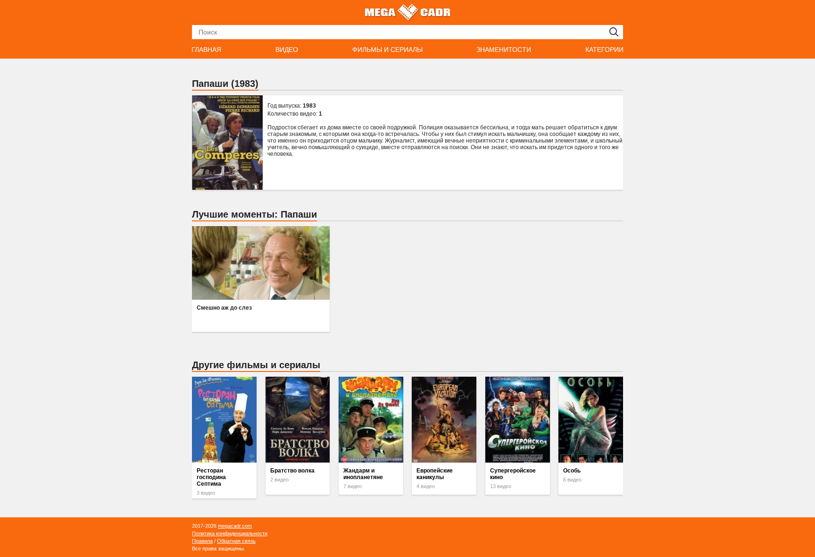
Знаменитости (503, 49)
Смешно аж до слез (224, 307)
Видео (286, 49)
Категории (604, 49)
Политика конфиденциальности (229, 533)
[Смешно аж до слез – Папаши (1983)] (261, 263)
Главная (206, 49)
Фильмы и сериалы (387, 49)
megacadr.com (235, 526)
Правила (202, 541)
